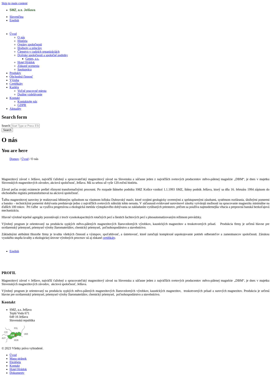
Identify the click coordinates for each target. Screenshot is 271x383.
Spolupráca (24, 69)
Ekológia (15, 362)
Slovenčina (16, 16)
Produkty (15, 73)
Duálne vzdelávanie (29, 94)
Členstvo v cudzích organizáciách (38, 51)
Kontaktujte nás (27, 101)
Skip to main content (14, 3)
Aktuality (15, 108)
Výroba (14, 80)
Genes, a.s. (32, 58)
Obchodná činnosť (21, 76)
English (14, 20)
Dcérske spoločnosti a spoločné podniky (42, 55)
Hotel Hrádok (26, 62)
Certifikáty (16, 83)
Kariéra (14, 87)
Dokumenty (17, 372)
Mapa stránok (18, 358)
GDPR (21, 105)
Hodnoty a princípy (29, 48)
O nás (21, 37)
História (22, 41)
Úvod (13, 33)
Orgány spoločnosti (29, 44)
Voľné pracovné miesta (31, 90)
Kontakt (15, 98)
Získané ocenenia (28, 66)
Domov (14, 159)
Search (6, 125)
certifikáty (109, 237)
